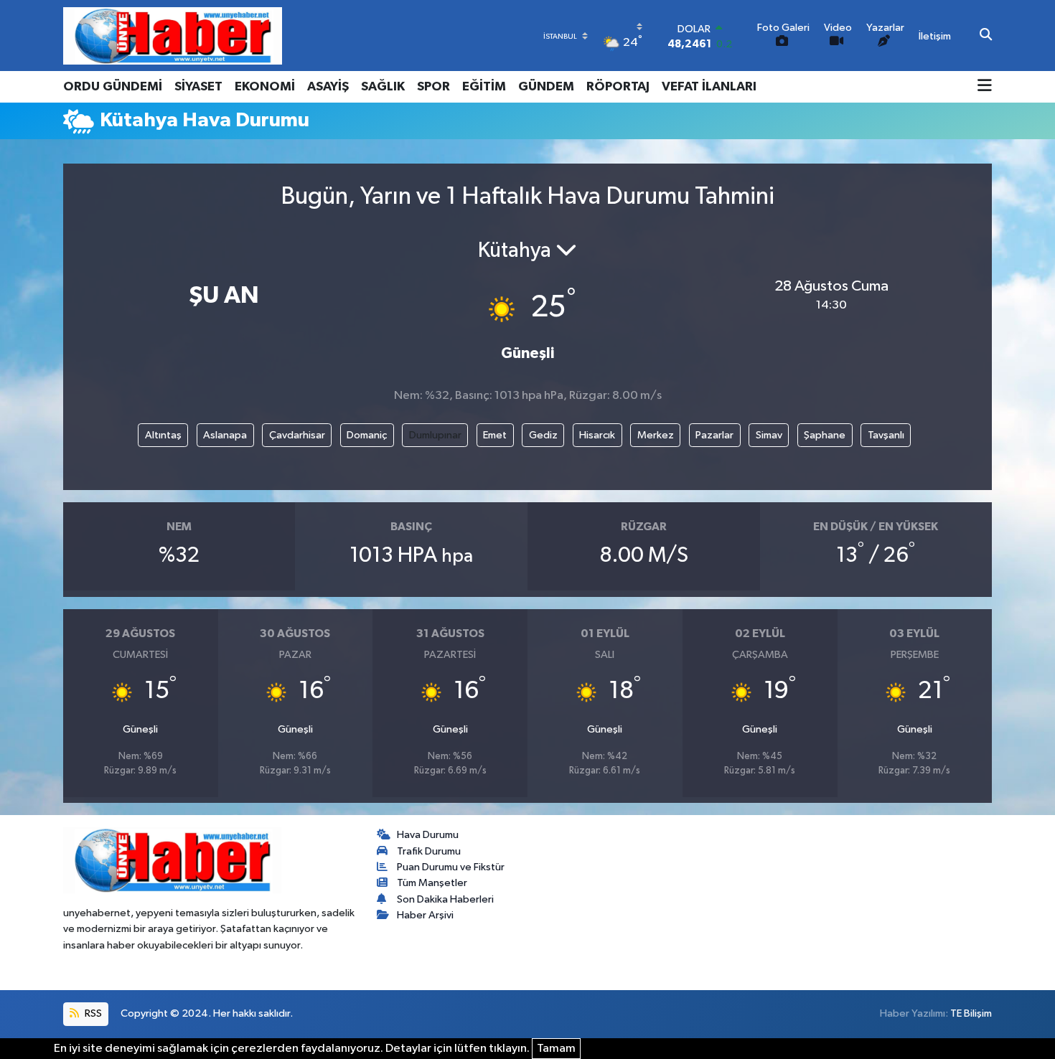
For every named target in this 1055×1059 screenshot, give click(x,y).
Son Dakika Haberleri (445, 899)
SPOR (433, 86)
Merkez (655, 435)
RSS (92, 1013)
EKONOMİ (265, 86)
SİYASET (198, 86)
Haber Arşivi (425, 915)
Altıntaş (163, 435)
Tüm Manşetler (432, 882)
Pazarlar (714, 435)
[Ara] (986, 36)
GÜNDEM (546, 86)
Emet (495, 435)
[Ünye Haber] (172, 35)
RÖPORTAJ (618, 86)
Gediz (543, 435)
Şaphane (824, 435)
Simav (769, 435)
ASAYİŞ (328, 86)
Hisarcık (597, 435)
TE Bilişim (971, 1013)
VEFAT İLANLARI (709, 86)
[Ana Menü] (984, 87)
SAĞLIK (383, 86)
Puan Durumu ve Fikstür (451, 867)
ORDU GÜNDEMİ (112, 86)
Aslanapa (225, 435)
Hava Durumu (428, 834)
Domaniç (367, 435)
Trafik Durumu (429, 851)
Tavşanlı (886, 435)
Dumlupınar (435, 435)
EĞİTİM (484, 86)
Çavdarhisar (297, 435)
